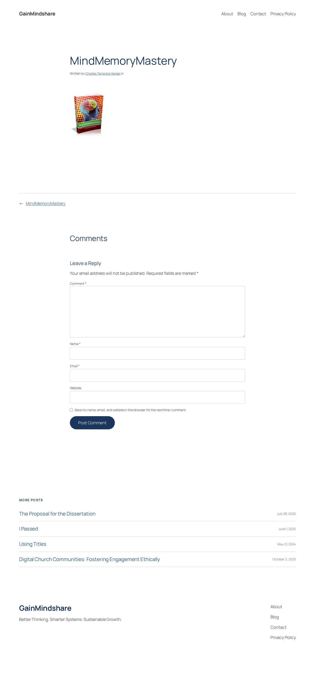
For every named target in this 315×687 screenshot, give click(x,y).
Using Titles (32, 544)
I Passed (28, 529)
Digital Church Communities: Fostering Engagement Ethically (89, 559)
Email (75, 366)
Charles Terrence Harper (103, 73)
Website (75, 388)
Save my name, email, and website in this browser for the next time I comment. (130, 410)
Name (75, 344)
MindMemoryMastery (45, 203)
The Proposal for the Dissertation (57, 514)
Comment (78, 283)
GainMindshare (37, 13)
